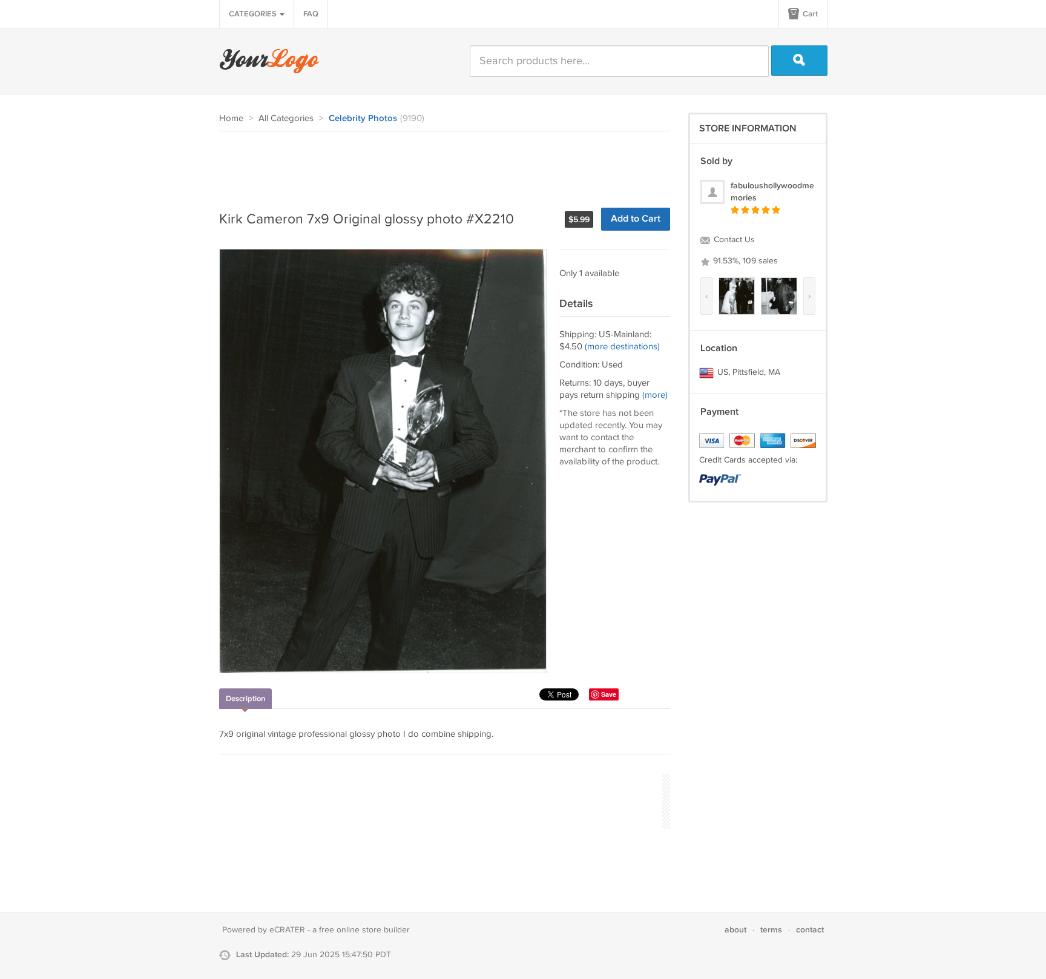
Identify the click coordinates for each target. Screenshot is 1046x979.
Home (231, 118)
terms (771, 930)
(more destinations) (622, 346)
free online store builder (364, 930)
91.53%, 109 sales (744, 261)
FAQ (310, 14)
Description (245, 699)
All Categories (286, 118)
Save (608, 694)
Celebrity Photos (363, 118)
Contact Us (733, 240)
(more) (655, 395)
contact (810, 930)
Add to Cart (635, 219)
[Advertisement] (439, 164)
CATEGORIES (253, 14)
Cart (809, 14)
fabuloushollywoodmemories (772, 191)
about (735, 930)
